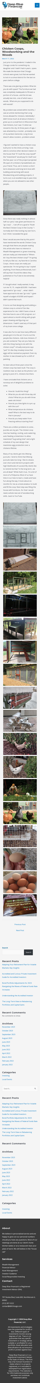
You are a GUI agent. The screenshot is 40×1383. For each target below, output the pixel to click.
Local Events (7, 1079)
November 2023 (8, 1027)
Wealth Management (10, 1264)
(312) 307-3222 (8, 1303)
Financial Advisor (8, 1267)
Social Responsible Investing (13, 1277)
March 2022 (7, 1057)
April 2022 (6, 1053)
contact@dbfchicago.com (12, 1306)
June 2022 (6, 1049)
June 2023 (6, 1042)
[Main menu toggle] (37, 5)
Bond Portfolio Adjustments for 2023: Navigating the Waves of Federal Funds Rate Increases (19, 986)
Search (5, 948)
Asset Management (10, 1270)
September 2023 (8, 1034)
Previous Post (20, 924)
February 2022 (8, 1061)
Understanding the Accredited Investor (17, 995)
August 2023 (7, 1038)
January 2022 (7, 1064)
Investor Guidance (9, 1273)
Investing (6, 1075)
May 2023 (6, 1046)
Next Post (20, 930)
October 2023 (7, 1031)
